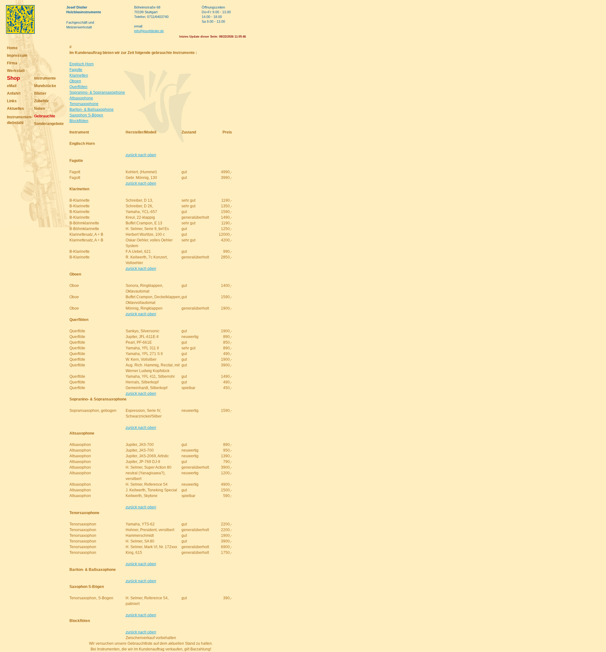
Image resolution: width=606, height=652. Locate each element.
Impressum (17, 55)
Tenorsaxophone (83, 104)
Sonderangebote (49, 124)
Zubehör (41, 101)
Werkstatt (16, 70)
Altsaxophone (81, 98)
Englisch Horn (81, 64)
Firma (12, 63)
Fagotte (75, 70)
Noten (39, 108)
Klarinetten (78, 75)
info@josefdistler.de (149, 31)
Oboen (75, 81)
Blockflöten (78, 121)
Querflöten (78, 87)
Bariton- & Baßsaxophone (91, 109)
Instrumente (45, 78)
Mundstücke (45, 86)
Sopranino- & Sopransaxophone (97, 92)
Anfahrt (14, 93)
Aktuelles (15, 108)
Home (12, 48)
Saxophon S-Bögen (86, 115)
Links (12, 101)
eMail (11, 86)
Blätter (40, 93)
